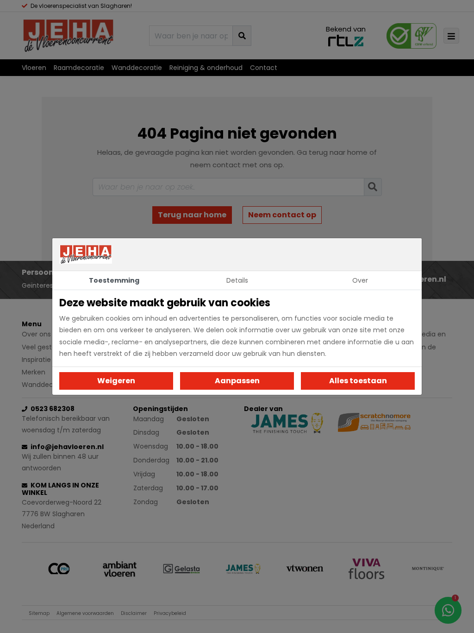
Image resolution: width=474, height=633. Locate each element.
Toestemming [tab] (114, 280)
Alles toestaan (358, 380)
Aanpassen (237, 380)
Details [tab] (237, 280)
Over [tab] (360, 280)
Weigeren (116, 380)
